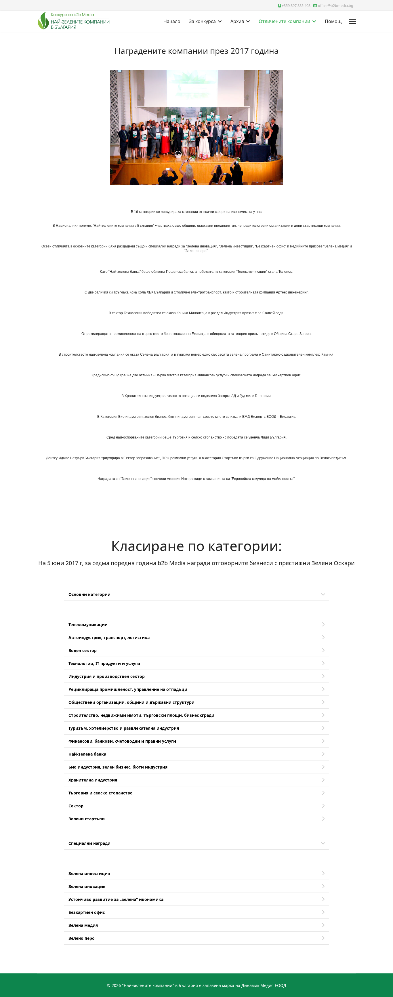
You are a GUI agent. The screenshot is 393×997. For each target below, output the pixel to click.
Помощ (333, 21)
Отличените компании (284, 21)
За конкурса (202, 21)
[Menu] (352, 21)
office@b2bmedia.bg (335, 5)
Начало (171, 21)
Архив (237, 21)
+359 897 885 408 (296, 5)
